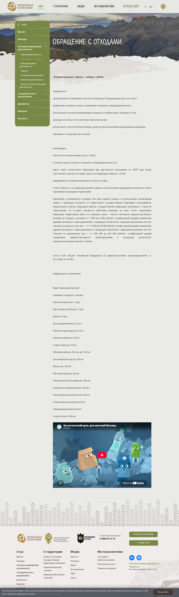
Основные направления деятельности (29, 48)
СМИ (72, 574)
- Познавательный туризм (31, 75)
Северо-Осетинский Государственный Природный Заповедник (54, 560)
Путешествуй (131, 6)
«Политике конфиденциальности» (49, 594)
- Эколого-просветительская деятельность (33, 85)
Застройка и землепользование (106, 558)
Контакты (23, 119)
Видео (73, 565)
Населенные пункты (106, 564)
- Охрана (24, 71)
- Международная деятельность (28, 65)
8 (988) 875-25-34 (107, 539)
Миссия (21, 32)
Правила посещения (106, 568)
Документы (23, 104)
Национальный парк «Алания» (53, 569)
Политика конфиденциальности (144, 564)
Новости (74, 557)
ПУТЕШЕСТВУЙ (144, 543)
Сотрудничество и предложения (27, 95)
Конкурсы (74, 561)
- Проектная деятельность (32, 80)
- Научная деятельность (31, 55)
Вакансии (22, 111)
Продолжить (163, 592)
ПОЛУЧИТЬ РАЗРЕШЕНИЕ (143, 534)
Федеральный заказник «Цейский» (54, 576)
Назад (24, 24)
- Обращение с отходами (31, 59)
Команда (22, 39)
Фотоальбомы (77, 569)
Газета (73, 578)
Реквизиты (134, 567)
